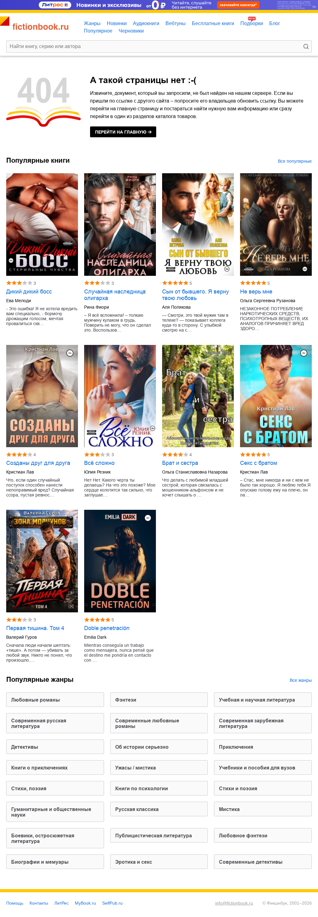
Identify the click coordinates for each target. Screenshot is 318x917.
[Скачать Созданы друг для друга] (42, 396)
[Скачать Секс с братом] (276, 396)
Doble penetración (106, 628)
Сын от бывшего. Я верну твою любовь (195, 295)
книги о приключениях (39, 767)
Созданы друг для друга (38, 463)
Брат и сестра (180, 463)
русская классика (137, 809)
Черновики (131, 30)
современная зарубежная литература (251, 723)
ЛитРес (61, 903)
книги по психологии (141, 788)
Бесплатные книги (213, 23)
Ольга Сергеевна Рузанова (267, 300)
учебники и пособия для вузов (257, 767)
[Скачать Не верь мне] (276, 224)
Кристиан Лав (20, 472)
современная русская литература (38, 723)
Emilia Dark (95, 637)
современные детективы (251, 862)
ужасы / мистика (135, 767)
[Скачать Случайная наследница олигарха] (120, 224)
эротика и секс (133, 862)
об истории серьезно (142, 747)
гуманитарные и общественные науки (51, 812)
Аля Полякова (176, 307)
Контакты (39, 903)
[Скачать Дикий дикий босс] (42, 224)
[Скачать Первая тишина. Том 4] (42, 561)
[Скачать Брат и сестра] (198, 396)
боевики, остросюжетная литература (42, 838)
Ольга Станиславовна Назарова (195, 472)
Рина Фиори (96, 307)
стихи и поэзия (238, 788)
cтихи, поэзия (28, 788)
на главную (120, 132)
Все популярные (295, 161)
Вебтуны (176, 23)
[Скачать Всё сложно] (120, 396)
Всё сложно (99, 463)
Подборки (251, 23)
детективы (24, 747)
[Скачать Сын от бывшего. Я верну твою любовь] (198, 224)
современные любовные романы (147, 723)
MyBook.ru (85, 903)
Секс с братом (258, 463)
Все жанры (301, 680)
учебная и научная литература (257, 700)
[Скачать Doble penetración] (120, 561)
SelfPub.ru (112, 903)
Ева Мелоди (18, 300)
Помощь (14, 903)
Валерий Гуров (21, 637)
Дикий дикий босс (29, 292)
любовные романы (35, 700)
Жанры (92, 23)
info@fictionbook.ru (234, 903)
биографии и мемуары (40, 862)
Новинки (117, 23)
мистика (229, 809)
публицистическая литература (153, 835)
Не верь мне (256, 292)
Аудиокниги (146, 23)
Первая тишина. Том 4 (35, 628)
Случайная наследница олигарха (115, 295)
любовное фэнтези (243, 835)
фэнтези (125, 700)
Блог (274, 23)
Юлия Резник (97, 472)
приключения (236, 747)
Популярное (98, 30)
